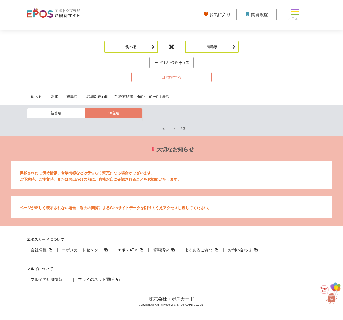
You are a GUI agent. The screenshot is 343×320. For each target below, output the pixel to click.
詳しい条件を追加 (174, 62)
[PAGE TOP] (330, 294)
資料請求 (161, 250)
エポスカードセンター (82, 250)
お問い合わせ (240, 250)
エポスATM (128, 250)
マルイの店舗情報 (47, 279)
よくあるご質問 (199, 250)
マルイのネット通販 (96, 279)
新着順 (56, 113)
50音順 (113, 113)
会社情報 (39, 250)
